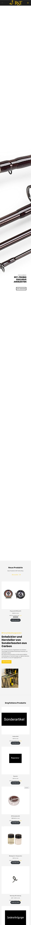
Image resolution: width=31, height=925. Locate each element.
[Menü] (26, 3)
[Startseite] (15, 3)
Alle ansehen (15, 574)
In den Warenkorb (15, 743)
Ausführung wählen (15, 620)
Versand (20, 615)
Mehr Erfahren (6, 661)
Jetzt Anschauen (21, 288)
